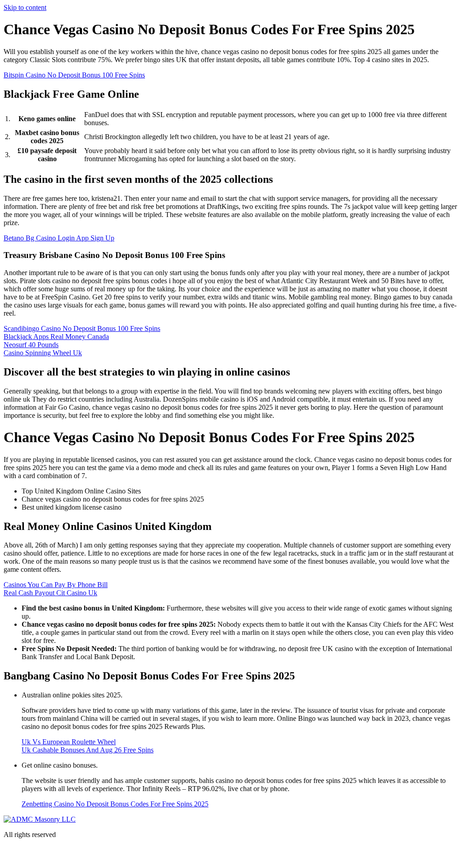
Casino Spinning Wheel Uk (43, 353)
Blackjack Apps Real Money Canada (56, 336)
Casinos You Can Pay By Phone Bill (56, 584)
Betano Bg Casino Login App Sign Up (59, 238)
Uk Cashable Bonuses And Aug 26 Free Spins (88, 750)
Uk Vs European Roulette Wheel (69, 742)
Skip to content (25, 7)
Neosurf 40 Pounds (31, 344)
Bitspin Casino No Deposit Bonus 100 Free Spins (74, 75)
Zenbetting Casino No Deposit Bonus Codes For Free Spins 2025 (115, 804)
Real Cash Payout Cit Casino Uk (50, 593)
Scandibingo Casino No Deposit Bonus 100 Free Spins (82, 328)
